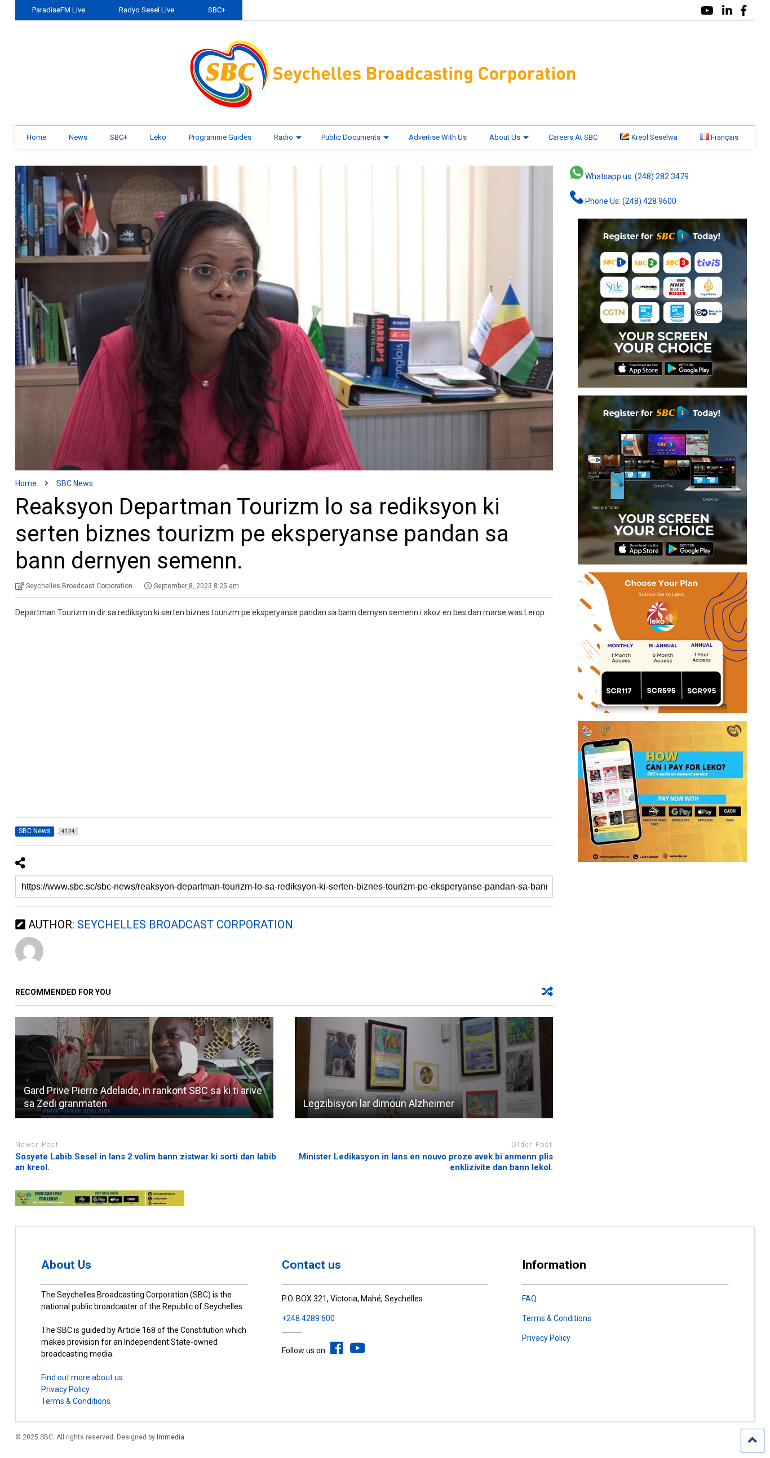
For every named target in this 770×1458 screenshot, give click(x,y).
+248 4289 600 (308, 1318)
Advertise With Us (438, 137)
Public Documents (350, 137)
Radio (283, 137)
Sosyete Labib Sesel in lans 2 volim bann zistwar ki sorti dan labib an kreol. (145, 1162)
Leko (158, 137)
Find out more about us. (83, 1377)
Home (36, 137)
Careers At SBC (573, 137)
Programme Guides (220, 137)
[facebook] (743, 11)
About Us (504, 137)
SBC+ (216, 10)
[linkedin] (727, 11)
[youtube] (707, 11)
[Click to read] (144, 1067)
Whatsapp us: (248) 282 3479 (636, 176)
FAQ (529, 1298)
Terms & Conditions (75, 1401)
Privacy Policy (65, 1389)
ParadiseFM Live (58, 10)
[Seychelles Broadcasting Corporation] (385, 105)
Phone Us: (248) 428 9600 (629, 201)
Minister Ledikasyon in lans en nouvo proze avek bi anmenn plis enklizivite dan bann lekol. (426, 1162)
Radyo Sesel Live (146, 10)
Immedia (170, 1437)
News (78, 137)
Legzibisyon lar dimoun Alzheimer (378, 1103)
